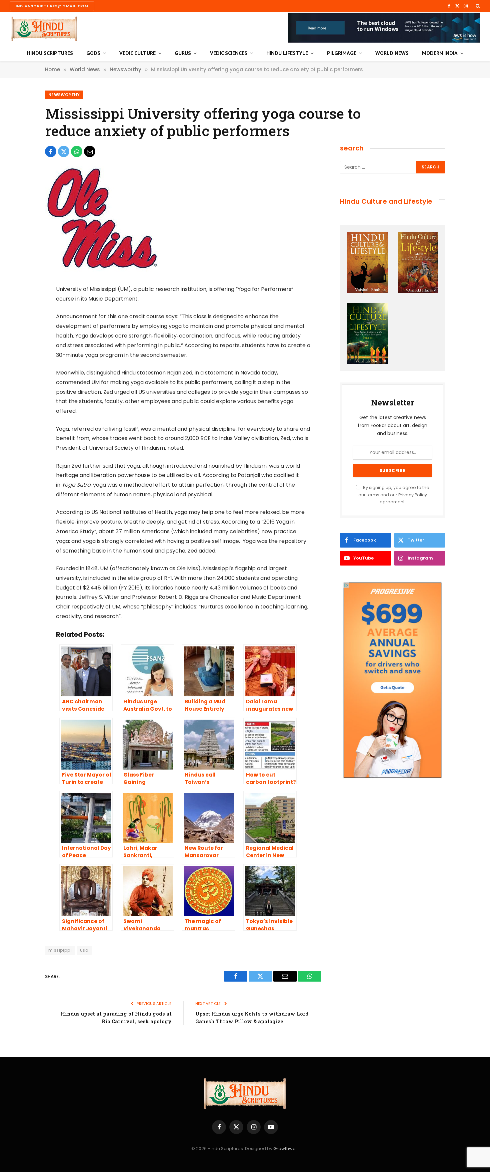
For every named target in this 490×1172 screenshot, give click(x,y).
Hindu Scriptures (50, 53)
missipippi (60, 950)
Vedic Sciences (228, 53)
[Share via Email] (89, 151)
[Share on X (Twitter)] (63, 151)
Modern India (440, 53)
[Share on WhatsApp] (76, 151)
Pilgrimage (341, 53)
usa (84, 950)
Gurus (183, 53)
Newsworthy (64, 95)
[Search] (477, 6)
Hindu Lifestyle (287, 53)
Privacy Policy (412, 495)
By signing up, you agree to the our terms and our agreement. (393, 495)
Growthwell (285, 1148)
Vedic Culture (137, 53)
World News (392, 53)
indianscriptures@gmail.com (52, 6)
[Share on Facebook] (50, 151)
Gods (93, 53)
